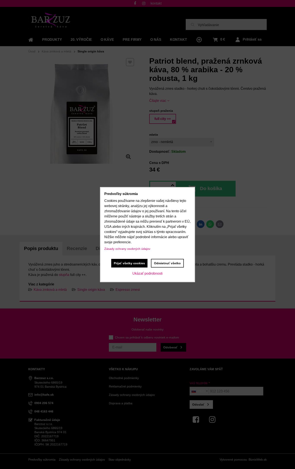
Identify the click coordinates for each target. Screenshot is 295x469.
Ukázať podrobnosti (147, 273)
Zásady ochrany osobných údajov (127, 248)
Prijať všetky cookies (129, 263)
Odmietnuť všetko (167, 263)
